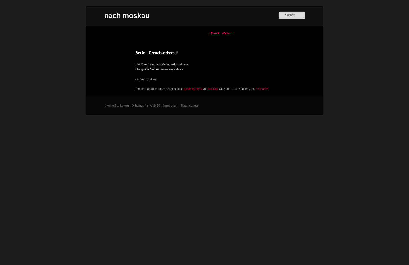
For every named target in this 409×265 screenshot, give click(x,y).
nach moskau (127, 15)
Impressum (170, 105)
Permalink (261, 89)
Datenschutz (189, 105)
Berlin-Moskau (192, 89)
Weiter (228, 33)
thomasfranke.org (117, 105)
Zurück (213, 33)
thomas (213, 89)
